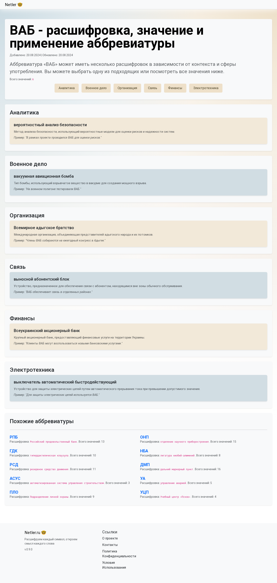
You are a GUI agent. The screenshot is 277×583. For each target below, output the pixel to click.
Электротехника (205, 88)
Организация (127, 88)
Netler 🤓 (14, 4)
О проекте (110, 538)
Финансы (175, 88)
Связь (152, 88)
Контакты (110, 545)
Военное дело (96, 88)
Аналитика (67, 88)
